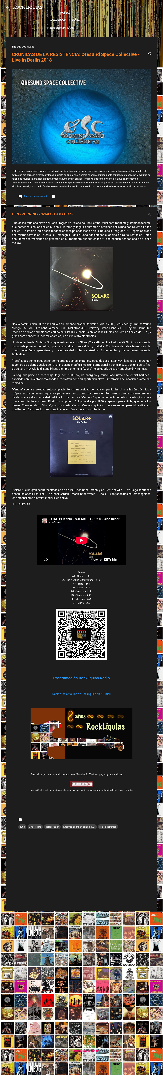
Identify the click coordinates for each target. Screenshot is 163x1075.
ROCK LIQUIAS (27, 7)
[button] (149, 54)
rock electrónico (108, 826)
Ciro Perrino (35, 826)
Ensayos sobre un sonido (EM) (79, 826)
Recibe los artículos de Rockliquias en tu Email (81, 694)
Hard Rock (58, 20)
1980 (22, 826)
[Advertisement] (81, 936)
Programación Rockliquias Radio (81, 678)
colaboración (52, 826)
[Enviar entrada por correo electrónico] (53, 197)
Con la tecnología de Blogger (83, 1050)
